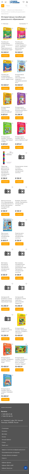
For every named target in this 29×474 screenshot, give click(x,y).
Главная (3, 10)
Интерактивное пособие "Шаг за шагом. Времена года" (21, 138)
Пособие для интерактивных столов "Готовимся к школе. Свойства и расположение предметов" (20, 45)
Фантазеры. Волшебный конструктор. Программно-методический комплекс (5, 266)
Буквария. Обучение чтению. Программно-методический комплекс (21, 203)
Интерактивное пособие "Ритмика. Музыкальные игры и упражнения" (21, 109)
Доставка (4, 434)
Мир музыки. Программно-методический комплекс (5, 235)
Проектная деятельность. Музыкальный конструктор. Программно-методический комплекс (5, 171)
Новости (4, 458)
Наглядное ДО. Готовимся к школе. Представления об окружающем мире (6, 299)
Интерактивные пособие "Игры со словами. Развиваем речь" (7, 391)
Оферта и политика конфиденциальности (13, 449)
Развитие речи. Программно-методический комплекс (19, 235)
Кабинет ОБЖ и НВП (7, 465)
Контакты (4, 431)
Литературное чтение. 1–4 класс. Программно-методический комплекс (21, 169)
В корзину (5, 55)
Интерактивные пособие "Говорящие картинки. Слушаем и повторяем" (21, 330)
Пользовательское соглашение (10, 452)
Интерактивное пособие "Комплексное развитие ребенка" (6, 109)
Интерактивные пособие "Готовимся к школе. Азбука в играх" (7, 360)
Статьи (4, 442)
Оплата (4, 437)
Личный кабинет (6, 439)
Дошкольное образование (15, 10)
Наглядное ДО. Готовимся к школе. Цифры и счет (6, 329)
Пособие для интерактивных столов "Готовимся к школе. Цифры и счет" (7, 77)
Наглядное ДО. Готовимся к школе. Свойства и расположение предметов (20, 300)
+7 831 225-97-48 (6, 414)
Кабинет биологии (7, 468)
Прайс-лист (5, 445)
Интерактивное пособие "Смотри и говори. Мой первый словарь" (7, 139)
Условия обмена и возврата (9, 455)
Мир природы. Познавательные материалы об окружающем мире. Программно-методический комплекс (20, 267)
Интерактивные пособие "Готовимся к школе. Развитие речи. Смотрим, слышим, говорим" (21, 361)
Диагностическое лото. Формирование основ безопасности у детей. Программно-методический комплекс (7, 204)
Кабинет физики (6, 462)
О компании (5, 428)
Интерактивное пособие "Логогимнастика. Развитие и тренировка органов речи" (21, 78)
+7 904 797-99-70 (7, 416)
